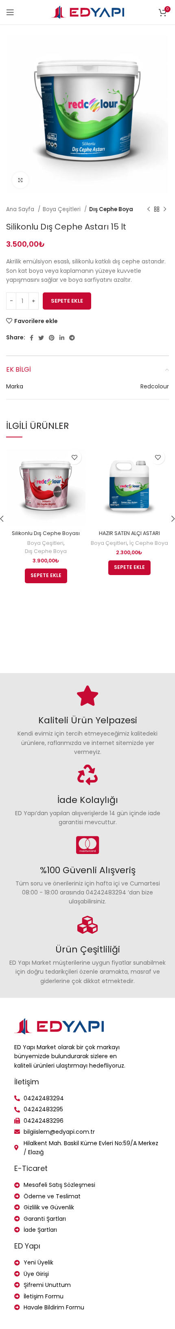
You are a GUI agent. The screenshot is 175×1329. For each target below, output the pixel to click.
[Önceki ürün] (148, 209)
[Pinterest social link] (51, 337)
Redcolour (154, 386)
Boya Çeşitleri (62, 209)
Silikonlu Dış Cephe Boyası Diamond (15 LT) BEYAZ (46, 537)
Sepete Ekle (67, 301)
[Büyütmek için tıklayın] (20, 180)
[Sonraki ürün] (165, 209)
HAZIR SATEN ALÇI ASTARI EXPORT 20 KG (129, 537)
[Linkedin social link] (62, 337)
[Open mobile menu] (10, 12)
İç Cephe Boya (148, 543)
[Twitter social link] (41, 337)
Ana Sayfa (21, 209)
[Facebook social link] (31, 337)
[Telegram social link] (72, 337)
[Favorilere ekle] (74, 457)
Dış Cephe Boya (111, 209)
